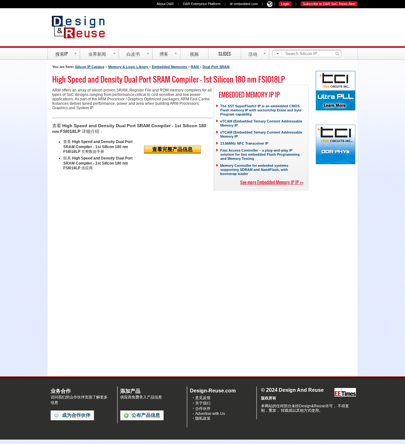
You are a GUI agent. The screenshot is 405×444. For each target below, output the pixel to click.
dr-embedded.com (244, 4)
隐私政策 (202, 418)
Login (285, 4)
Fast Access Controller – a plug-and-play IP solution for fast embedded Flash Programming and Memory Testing (260, 154)
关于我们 (202, 403)
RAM (195, 67)
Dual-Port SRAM (215, 67)
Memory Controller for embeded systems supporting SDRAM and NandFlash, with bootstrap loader (254, 170)
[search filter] (278, 54)
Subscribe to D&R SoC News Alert (329, 4)
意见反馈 (202, 398)
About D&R (165, 4)
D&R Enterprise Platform (202, 4)
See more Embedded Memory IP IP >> (271, 182)
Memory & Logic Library (128, 67)
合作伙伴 (202, 408)
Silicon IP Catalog (89, 67)
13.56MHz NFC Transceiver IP (244, 143)
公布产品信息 (146, 415)
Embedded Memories (170, 67)
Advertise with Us (210, 413)
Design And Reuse (81, 27)
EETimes (345, 392)
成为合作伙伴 (76, 415)
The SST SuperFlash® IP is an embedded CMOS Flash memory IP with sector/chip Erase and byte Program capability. (261, 110)
